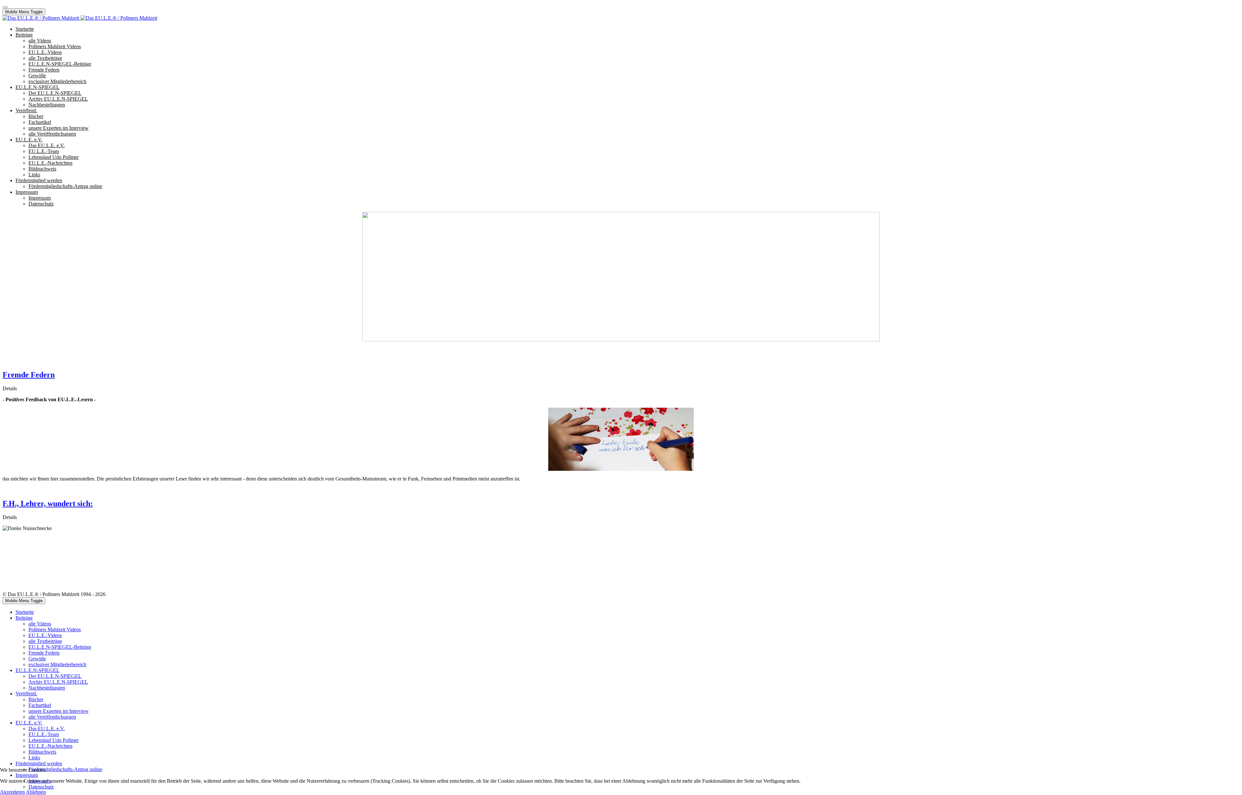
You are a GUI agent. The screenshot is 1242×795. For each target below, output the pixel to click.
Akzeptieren (12, 792)
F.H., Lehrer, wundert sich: (48, 503)
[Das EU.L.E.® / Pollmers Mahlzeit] (80, 18)
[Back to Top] (5, 7)
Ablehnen (36, 792)
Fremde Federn (29, 374)
